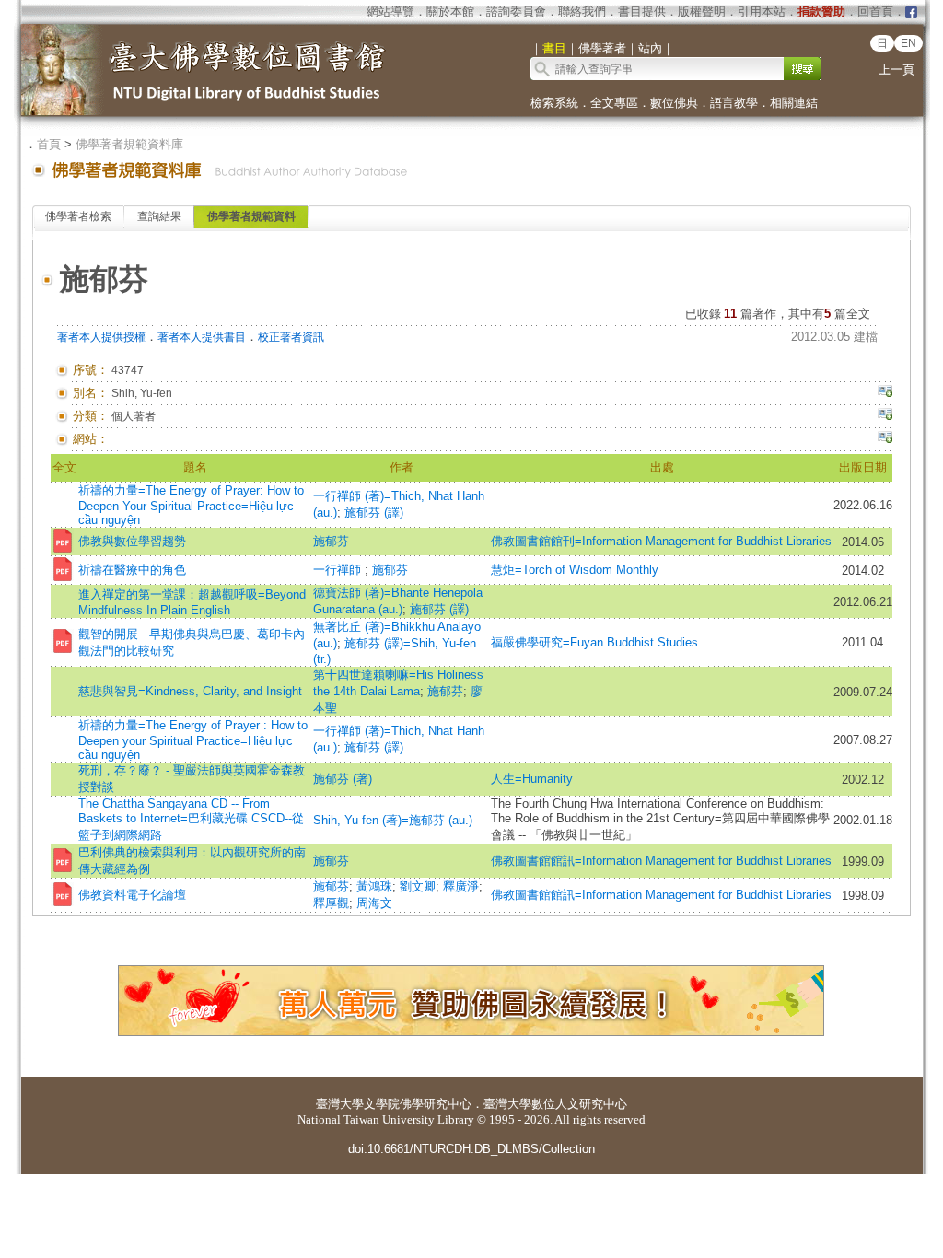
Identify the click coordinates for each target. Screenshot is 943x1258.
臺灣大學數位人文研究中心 (555, 1104)
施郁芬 (331, 541)
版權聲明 (702, 11)
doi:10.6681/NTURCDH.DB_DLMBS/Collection (471, 1149)
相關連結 (794, 103)
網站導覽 (390, 11)
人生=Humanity (532, 779)
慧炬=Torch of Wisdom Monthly (574, 570)
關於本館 (450, 11)
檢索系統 (554, 103)
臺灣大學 (340, 1104)
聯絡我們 (582, 11)
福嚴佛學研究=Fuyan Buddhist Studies (594, 642)
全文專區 (614, 103)
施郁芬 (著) (342, 779)
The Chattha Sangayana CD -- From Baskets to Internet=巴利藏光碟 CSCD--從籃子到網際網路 (191, 819)
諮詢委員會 (516, 11)
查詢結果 (159, 216)
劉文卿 (418, 886)
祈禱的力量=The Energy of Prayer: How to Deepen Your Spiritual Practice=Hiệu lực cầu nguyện (191, 505)
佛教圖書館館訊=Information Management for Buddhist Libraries (661, 861)
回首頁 (875, 11)
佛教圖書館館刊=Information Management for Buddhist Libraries (661, 541)
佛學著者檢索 (78, 216)
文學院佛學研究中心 (418, 1104)
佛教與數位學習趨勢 (132, 541)
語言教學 (734, 103)
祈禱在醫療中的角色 (132, 570)
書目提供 (642, 11)
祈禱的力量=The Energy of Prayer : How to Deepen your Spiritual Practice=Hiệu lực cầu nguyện (193, 740)
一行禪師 (339, 570)
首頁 (49, 144)
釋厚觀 (331, 903)
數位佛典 (674, 103)
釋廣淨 (461, 886)
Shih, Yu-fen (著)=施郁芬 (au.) (392, 820)
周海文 (374, 903)
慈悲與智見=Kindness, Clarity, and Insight (190, 691)
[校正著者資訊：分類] (885, 416)
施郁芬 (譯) (373, 512)
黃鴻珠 (374, 886)
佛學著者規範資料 (251, 216)
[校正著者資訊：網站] (885, 439)
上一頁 (896, 69)
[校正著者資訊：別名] (885, 393)
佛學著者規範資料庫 (129, 144)
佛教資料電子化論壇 (132, 895)
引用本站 (762, 11)
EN (908, 43)
